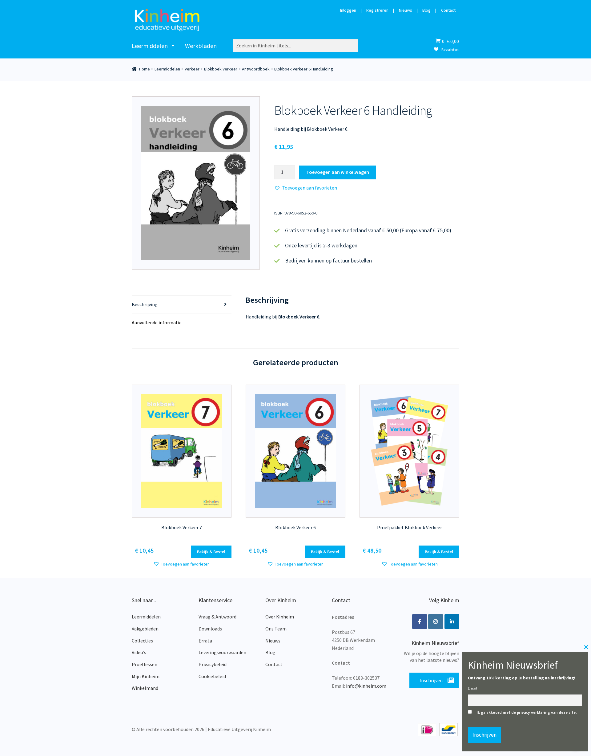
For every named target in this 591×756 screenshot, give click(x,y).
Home (144, 69)
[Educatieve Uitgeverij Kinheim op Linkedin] (451, 621)
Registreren (377, 10)
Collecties (142, 641)
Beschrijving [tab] (145, 304)
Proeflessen (144, 664)
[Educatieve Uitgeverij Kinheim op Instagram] (435, 621)
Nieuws (405, 10)
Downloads (210, 629)
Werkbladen (201, 46)
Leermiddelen (150, 46)
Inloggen (348, 10)
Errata (205, 641)
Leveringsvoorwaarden (222, 652)
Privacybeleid (213, 664)
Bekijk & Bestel (211, 551)
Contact (448, 10)
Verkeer (192, 69)
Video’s (139, 652)
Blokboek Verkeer (220, 69)
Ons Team (276, 629)
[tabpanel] (196, 182)
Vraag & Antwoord (217, 617)
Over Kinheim (279, 617)
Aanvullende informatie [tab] (157, 322)
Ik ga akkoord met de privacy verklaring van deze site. (526, 712)
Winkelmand (145, 688)
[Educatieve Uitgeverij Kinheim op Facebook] (419, 621)
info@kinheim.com (366, 686)
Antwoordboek (256, 69)
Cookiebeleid (212, 676)
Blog (426, 10)
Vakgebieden (145, 629)
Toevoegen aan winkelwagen (337, 172)
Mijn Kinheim (145, 676)
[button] (305, 188)
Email (472, 688)
